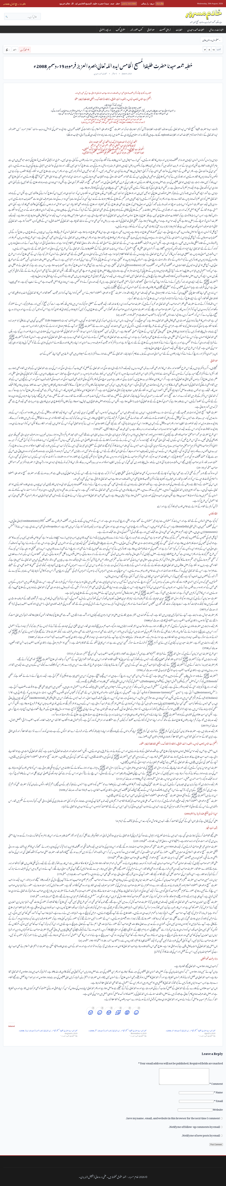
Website (218, 1109)
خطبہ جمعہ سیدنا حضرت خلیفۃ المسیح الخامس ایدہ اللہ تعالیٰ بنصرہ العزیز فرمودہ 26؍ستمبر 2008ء (117, 1030)
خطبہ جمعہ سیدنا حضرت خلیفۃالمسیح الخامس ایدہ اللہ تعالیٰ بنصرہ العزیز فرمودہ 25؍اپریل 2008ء (48, 1030)
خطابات (179, 29)
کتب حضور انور (136, 29)
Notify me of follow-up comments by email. (194, 1126)
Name (218, 1091)
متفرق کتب (120, 29)
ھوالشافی (150, 29)
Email (218, 1100)
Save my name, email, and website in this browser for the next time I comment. (173, 1117)
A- (209, 49)
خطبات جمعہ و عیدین (195, 29)
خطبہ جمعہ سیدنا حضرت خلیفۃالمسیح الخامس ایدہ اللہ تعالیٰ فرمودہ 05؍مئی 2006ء (190, 1030)
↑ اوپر (15, 49)
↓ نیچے (8, 49)
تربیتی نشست (165, 29)
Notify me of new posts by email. (201, 1135)
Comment (216, 1083)
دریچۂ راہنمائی (105, 29)
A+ (213, 49)
